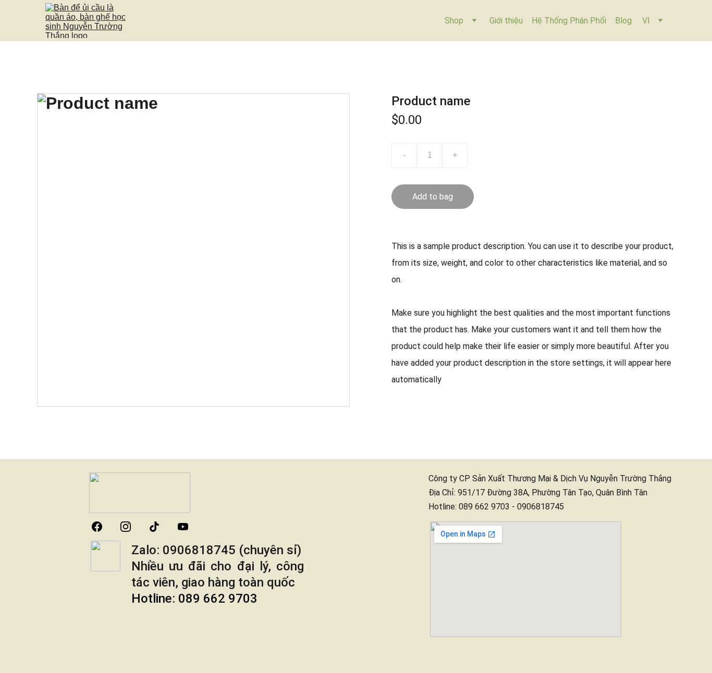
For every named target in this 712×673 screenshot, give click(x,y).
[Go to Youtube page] (183, 526)
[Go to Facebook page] (102, 526)
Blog (623, 21)
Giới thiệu (506, 21)
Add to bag (432, 197)
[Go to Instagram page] (130, 526)
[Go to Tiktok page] (159, 526)
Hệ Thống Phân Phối (569, 21)
